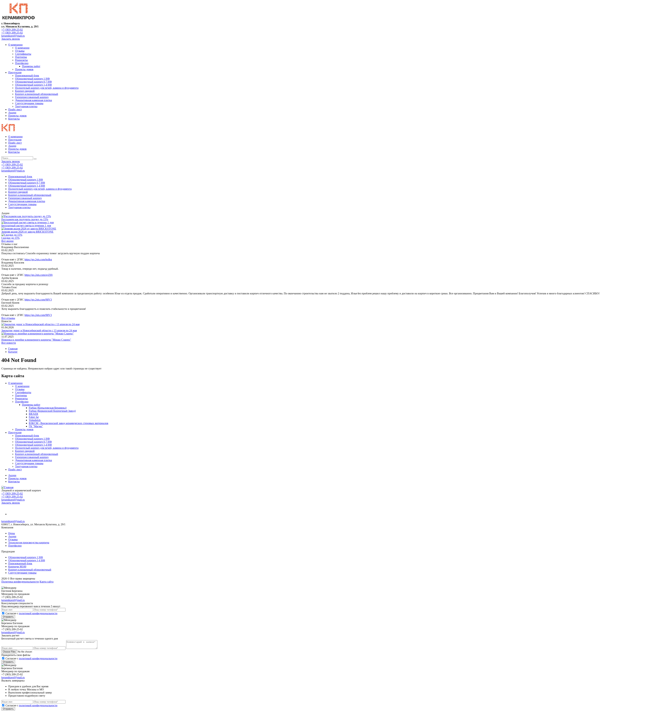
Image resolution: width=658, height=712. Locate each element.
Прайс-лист (15, 109)
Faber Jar (34, 417)
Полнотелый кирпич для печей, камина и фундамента (46, 87)
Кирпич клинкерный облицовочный (36, 94)
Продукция (14, 72)
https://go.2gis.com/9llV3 (38, 299)
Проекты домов (24, 69)
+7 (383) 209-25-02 (12, 29)
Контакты (14, 118)
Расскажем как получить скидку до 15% (24, 219)
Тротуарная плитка (26, 106)
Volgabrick (35, 420)
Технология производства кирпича (28, 542)
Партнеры (21, 57)
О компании (15, 44)
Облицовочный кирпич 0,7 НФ (33, 81)
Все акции (7, 241)
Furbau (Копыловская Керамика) (47, 407)
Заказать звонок (10, 38)
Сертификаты (23, 53)
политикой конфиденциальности (38, 613)
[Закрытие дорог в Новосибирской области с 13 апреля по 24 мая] (40, 324)
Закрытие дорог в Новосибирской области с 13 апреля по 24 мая (39, 330)
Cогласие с (31, 613)
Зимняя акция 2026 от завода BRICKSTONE (27, 231)
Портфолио (21, 63)
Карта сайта (46, 581)
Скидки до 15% (10, 237)
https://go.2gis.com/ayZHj (39, 274)
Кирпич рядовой (25, 90)
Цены (11, 533)
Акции (12, 112)
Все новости (8, 342)
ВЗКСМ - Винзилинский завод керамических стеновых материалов (68, 423)
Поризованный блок (27, 75)
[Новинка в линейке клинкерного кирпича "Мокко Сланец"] (37, 333)
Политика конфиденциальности (20, 581)
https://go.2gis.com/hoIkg (38, 259)
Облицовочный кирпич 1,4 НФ (33, 84)
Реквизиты (21, 60)
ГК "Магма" (36, 426)
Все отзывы (8, 318)
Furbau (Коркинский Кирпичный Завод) (52, 410)
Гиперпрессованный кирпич (31, 97)
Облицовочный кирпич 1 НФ (32, 78)
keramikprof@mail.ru (13, 35)
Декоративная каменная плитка (33, 100)
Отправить (8, 616)
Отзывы (20, 50)
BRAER (33, 413)
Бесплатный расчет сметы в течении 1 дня (26, 225)
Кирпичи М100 (17, 566)
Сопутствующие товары (29, 103)
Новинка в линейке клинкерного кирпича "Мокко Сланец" (36, 339)
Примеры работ (31, 66)
